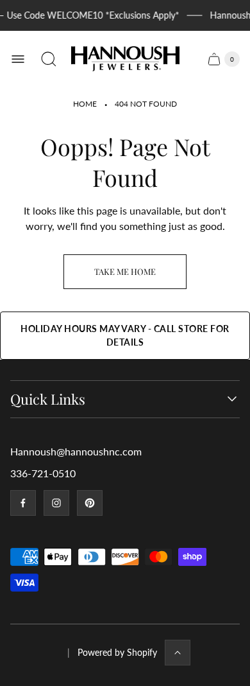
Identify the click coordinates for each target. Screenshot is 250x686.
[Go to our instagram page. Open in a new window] (56, 503)
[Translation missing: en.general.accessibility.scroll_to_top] (177, 652)
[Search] (49, 59)
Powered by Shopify (117, 652)
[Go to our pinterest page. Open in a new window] (90, 503)
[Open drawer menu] (18, 59)
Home (85, 104)
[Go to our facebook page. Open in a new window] (23, 503)
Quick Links (47, 399)
